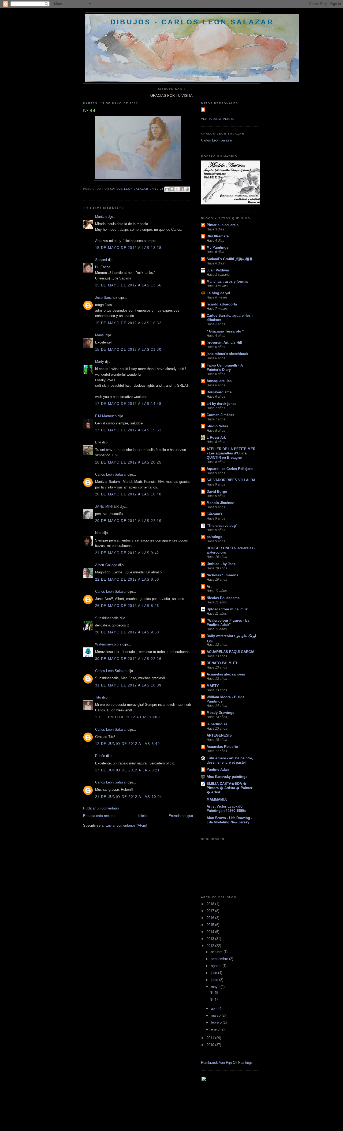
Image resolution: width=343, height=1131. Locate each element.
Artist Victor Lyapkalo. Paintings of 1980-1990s (226, 808)
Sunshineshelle (107, 618)
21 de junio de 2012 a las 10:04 (128, 797)
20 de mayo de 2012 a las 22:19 (128, 521)
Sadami (101, 260)
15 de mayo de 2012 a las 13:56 (128, 285)
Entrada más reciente (99, 816)
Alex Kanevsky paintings (227, 777)
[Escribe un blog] (172, 189)
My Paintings (217, 247)
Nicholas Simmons (222, 575)
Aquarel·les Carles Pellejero (230, 469)
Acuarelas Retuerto (222, 747)
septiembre (220, 959)
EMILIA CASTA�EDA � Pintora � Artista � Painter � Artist (229, 788)
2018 (211, 904)
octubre (217, 952)
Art (209, 586)
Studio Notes (217, 426)
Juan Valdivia (218, 270)
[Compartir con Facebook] (182, 189)
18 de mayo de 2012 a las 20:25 (128, 462)
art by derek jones (221, 404)
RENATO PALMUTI (222, 663)
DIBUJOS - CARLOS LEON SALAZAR (192, 22)
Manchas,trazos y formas (227, 281)
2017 (211, 911)
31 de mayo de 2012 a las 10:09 (128, 685)
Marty (99, 362)
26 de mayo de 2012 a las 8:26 (127, 606)
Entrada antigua (181, 816)
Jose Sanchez (106, 298)
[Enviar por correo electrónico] (167, 189)
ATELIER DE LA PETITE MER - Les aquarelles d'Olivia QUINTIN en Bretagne (231, 453)
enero (216, 1029)
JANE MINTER (107, 507)
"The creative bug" (222, 526)
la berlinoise (217, 724)
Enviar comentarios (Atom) (126, 825)
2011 (211, 1038)
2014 (211, 932)
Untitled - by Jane (221, 564)
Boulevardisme (219, 392)
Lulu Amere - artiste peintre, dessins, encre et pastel (230, 760)
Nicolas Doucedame (223, 598)
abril (214, 1008)
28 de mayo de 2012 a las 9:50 (127, 632)
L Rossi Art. (216, 437)
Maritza (101, 217)
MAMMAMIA (217, 799)
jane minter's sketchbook (227, 354)
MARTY (213, 686)
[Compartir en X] (177, 189)
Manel (100, 335)
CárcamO (214, 514)
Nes (98, 533)
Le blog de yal (218, 293)
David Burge (217, 492)
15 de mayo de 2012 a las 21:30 (128, 350)
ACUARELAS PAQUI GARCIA (230, 652)
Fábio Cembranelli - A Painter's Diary (225, 367)
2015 (211, 925)
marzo (216, 1015)
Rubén (100, 756)
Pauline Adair (218, 769)
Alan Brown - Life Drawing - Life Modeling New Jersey (229, 820)
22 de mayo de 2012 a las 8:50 (127, 579)
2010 (211, 1045)
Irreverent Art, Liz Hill (224, 343)
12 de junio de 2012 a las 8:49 (127, 744)
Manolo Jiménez (220, 503)
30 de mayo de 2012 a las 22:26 (128, 659)
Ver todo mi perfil (217, 118)
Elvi (98, 442)
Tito (98, 697)
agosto (216, 966)
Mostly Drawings (220, 713)
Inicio (142, 816)
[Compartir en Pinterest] (187, 189)
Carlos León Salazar (110, 474)
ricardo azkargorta (222, 304)
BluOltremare (218, 236)
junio (215, 980)
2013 (211, 939)
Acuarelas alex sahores (226, 674)
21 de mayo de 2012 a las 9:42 (127, 553)
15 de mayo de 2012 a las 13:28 (128, 248)
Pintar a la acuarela (222, 225)
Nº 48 (214, 993)
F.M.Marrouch (106, 416)
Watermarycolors (108, 644)
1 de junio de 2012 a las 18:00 (127, 717)
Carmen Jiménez (220, 415)
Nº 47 (214, 1000)
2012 (211, 946)
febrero (217, 1022)
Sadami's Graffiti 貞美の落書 (230, 259)
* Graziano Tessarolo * (225, 331)
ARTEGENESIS (219, 735)
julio (214, 973)
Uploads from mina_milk (227, 609)
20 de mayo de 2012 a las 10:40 (128, 494)
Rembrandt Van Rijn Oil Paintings (227, 1063)
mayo (216, 987)
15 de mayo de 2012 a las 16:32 (128, 323)
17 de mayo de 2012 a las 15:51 (128, 430)
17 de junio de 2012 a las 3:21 (127, 770)
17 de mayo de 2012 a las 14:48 (128, 404)
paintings (214, 537)
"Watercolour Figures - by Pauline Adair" (228, 622)
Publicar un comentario (101, 808)
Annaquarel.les (219, 381)
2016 (211, 918)
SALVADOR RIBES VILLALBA (231, 480)
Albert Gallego (106, 565)
